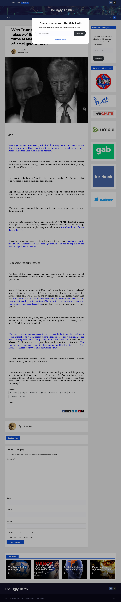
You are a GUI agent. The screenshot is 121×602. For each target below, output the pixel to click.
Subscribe (79, 33)
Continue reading (60, 39)
